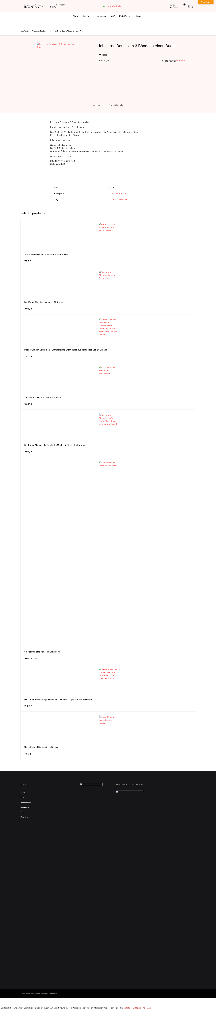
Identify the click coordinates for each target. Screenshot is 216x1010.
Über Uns (86, 16)
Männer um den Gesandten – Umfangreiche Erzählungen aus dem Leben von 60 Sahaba (65, 350)
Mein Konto (124, 16)
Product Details (115, 105)
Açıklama (97, 105)
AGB (113, 16)
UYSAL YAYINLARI (119, 199)
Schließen (137, 1008)
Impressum (102, 16)
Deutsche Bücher (118, 193)
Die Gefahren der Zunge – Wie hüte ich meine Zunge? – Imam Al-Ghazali (58, 699)
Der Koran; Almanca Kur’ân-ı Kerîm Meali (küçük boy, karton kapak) (55, 445)
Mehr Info (128, 1008)
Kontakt (139, 16)
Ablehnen (147, 1008)
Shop (75, 16)
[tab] (97, 105)
